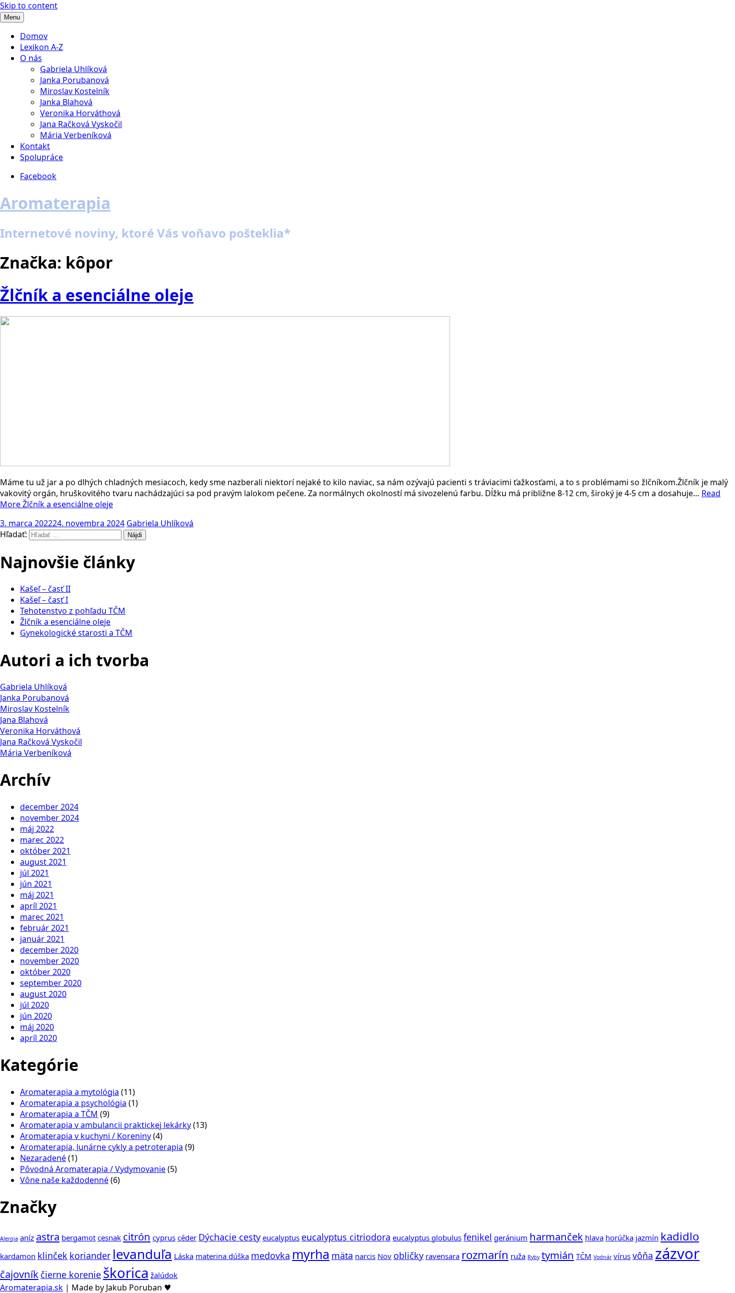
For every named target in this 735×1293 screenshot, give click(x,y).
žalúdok (164, 1275)
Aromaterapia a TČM (59, 1113)
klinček (53, 1255)
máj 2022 (37, 828)
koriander (90, 1255)
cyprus (164, 1237)
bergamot (79, 1237)
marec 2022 (42, 839)
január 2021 (42, 938)
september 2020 (51, 982)
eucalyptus (281, 1237)
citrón (136, 1236)
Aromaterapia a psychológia (73, 1102)
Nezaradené (43, 1157)
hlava (594, 1237)
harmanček (556, 1236)
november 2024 (49, 817)
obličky (409, 1255)
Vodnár (603, 1256)
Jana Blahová (24, 719)
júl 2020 (34, 1004)
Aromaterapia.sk (31, 1287)
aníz (27, 1237)
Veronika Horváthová (80, 113)
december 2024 (49, 806)
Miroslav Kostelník (75, 91)
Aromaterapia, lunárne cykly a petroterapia (101, 1146)
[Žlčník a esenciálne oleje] (225, 463)
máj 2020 (37, 1026)
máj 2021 (37, 894)
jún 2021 (36, 883)
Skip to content (29, 5)
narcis (365, 1256)
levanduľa (142, 1254)
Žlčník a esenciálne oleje (97, 295)
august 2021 (43, 861)
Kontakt (35, 146)
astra (48, 1236)
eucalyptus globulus (427, 1237)
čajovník (19, 1274)
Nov (385, 1256)
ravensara (443, 1256)
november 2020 (49, 960)
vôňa (642, 1255)
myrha (311, 1253)
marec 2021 (42, 916)
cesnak (109, 1237)
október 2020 (45, 971)
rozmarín (485, 1254)
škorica (125, 1272)
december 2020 (49, 949)
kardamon (18, 1256)
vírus (622, 1256)
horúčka (620, 1237)
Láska (184, 1256)
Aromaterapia (55, 203)
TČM (584, 1256)
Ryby (534, 1256)
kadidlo (679, 1235)
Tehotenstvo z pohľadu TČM (73, 610)
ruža (518, 1256)
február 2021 (44, 927)
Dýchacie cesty (229, 1237)
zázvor (677, 1253)
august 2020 (43, 993)
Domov (34, 36)
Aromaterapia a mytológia (69, 1091)
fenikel (478, 1237)
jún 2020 (36, 1015)
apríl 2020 (38, 1037)
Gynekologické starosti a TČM (76, 632)
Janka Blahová (66, 102)
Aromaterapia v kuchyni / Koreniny (85, 1135)
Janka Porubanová (74, 80)
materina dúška (222, 1256)
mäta (342, 1255)
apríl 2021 (38, 905)
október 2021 (45, 850)
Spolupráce (41, 157)
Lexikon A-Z (41, 47)
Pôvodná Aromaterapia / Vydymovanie (93, 1168)
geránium (511, 1237)
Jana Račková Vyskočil (81, 124)
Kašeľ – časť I (44, 599)
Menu (12, 17)
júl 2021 (34, 872)
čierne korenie (70, 1274)
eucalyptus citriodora (346, 1237)
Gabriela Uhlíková (73, 69)
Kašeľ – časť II (45, 588)
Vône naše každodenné (64, 1179)
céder (187, 1237)
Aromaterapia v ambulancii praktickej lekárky (105, 1124)
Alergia (9, 1238)
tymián (558, 1255)
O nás (31, 58)
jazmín (647, 1237)
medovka (270, 1255)
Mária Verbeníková (76, 135)
